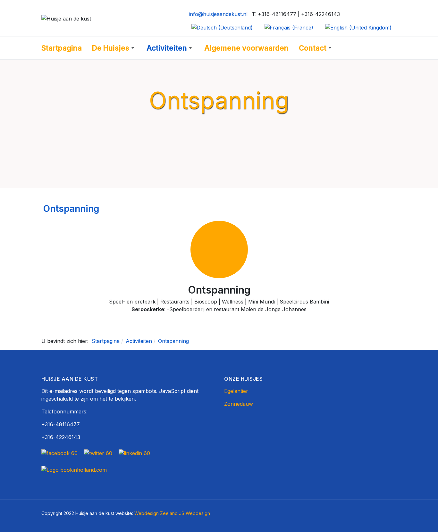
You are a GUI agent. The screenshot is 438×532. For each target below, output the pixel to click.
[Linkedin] (134, 453)
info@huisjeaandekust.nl (218, 14)
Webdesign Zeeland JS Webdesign (172, 513)
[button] (114, 48)
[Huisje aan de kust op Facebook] (61, 453)
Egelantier (236, 391)
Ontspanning (71, 208)
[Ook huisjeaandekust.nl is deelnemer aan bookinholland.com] (74, 469)
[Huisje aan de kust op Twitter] (98, 453)
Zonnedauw (238, 404)
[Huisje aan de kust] (66, 18)
